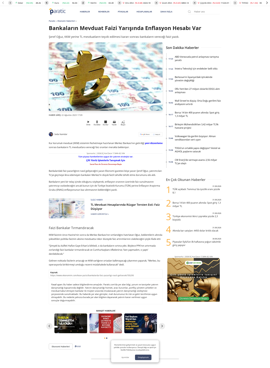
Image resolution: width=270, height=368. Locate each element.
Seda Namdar (60, 134)
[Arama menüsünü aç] (189, 11)
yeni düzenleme (154, 143)
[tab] (104, 338)
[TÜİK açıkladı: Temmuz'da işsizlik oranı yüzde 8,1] (70, 323)
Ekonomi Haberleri (66, 21)
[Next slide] (267, 3)
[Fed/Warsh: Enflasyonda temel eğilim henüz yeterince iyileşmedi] (140, 323)
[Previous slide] (3, 3)
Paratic (52, 21)
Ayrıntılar (125, 357)
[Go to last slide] (49, 326)
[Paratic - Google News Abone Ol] (151, 135)
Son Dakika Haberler (182, 47)
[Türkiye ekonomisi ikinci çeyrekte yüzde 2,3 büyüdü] (105, 323)
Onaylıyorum (143, 357)
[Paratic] (57, 11)
